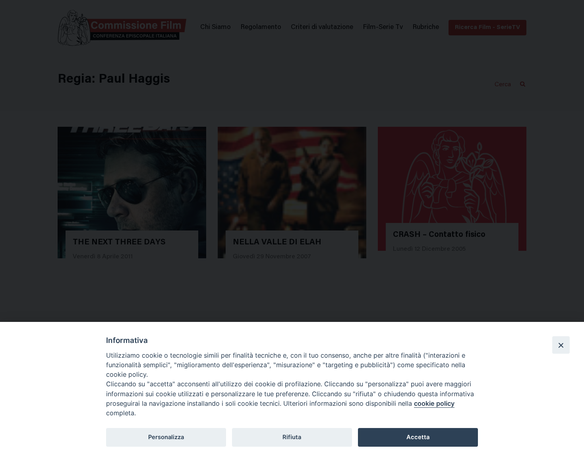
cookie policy (434, 403)
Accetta (417, 437)
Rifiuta (291, 437)
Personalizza (166, 437)
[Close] (561, 345)
